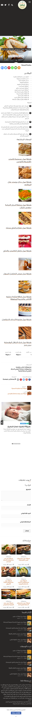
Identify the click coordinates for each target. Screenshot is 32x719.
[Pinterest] (9, 67)
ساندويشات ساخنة (25, 369)
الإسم (29, 505)
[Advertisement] (16, 23)
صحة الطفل (23, 423)
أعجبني (20, 56)
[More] (18, 67)
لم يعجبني (12, 56)
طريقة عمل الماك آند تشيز (20, 616)
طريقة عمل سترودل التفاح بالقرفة (18, 634)
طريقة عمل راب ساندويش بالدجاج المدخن (8, 560)
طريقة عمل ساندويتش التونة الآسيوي (8, 582)
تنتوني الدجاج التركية (24, 371)
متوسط (18, 367)
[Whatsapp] (12, 67)
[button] (29, 2)
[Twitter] (5, 67)
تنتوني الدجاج (15, 369)
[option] (16, 418)
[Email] (15, 67)
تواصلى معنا (16, 713)
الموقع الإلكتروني (25, 522)
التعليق (28, 489)
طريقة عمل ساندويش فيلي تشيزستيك (16, 628)
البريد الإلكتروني (26, 513)
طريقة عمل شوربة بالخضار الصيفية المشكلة (15, 622)
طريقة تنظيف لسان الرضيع (19, 427)
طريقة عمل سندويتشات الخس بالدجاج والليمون (23, 582)
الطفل (28, 423)
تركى (22, 367)
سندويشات (27, 367)
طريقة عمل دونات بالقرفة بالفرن (18, 639)
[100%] (23, 553)
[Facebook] (2, 67)
